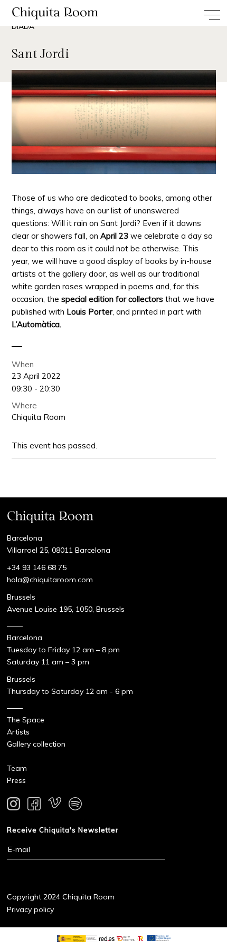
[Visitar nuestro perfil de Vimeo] (54, 805)
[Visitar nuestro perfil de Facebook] (34, 805)
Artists (18, 732)
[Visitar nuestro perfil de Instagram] (13, 805)
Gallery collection (36, 744)
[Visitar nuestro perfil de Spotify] (75, 805)
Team (17, 768)
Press (16, 780)
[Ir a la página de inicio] (57, 13)
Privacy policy (30, 909)
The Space (25, 719)
